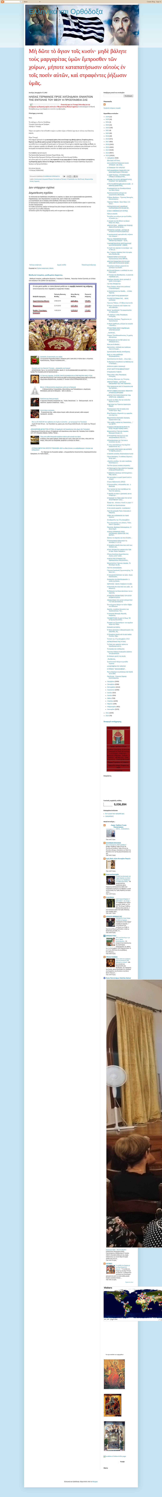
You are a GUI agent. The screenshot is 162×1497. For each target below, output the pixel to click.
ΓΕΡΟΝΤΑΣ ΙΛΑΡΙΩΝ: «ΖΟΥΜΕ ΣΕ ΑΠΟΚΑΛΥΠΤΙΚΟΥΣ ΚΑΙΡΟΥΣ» (118, 231)
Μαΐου (109, 698)
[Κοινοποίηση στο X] (72, 176)
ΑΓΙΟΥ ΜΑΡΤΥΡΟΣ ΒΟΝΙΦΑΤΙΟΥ (117, 296)
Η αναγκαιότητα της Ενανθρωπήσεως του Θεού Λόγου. (119, 189)
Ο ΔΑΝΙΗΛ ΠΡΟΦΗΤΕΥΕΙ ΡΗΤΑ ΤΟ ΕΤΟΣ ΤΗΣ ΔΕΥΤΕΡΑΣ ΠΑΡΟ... (118, 427)
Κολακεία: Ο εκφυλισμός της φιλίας (51, 357)
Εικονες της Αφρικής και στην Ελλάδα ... (119, 538)
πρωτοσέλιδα (110, 1354)
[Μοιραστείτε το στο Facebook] (74, 176)
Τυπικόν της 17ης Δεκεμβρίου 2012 (118, 639)
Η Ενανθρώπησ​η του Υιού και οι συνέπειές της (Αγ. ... (117, 441)
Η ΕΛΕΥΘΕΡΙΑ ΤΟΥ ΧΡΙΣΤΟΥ (116, 666)
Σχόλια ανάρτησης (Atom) (45, 268)
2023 (107, 125)
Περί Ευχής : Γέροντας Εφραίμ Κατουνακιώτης (116, 677)
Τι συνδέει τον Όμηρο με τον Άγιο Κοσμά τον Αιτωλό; (123, 1267)
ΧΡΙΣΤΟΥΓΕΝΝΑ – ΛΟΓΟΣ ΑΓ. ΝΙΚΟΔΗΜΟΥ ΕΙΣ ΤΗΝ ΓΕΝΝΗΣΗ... (119, 382)
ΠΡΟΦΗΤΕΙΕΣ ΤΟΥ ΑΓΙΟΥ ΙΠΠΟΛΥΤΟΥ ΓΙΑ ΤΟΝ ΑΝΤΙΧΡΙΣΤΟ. (119, 601)
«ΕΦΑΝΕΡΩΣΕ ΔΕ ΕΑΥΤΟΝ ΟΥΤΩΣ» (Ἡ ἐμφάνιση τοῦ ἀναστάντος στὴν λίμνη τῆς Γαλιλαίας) (60, 429)
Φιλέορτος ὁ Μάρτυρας (114, 755)
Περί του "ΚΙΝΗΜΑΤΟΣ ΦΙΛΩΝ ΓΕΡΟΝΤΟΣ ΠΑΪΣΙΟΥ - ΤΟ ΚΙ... (117, 239)
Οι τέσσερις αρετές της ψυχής (116, 656)
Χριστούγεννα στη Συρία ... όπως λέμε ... (119, 359)
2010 (107, 716)
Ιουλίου (109, 693)
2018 (107, 139)
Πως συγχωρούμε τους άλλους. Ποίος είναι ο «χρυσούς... (119, 523)
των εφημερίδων (118, 1354)
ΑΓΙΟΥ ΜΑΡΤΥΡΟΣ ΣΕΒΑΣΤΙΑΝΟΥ (118, 369)
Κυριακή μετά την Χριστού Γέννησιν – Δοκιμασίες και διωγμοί (51, 368)
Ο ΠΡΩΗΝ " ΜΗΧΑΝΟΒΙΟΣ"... (116, 669)
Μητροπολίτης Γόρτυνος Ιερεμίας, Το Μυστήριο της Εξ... (119, 564)
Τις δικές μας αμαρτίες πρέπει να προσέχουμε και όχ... (117, 645)
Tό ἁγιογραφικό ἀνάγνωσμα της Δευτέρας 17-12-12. (117, 541)
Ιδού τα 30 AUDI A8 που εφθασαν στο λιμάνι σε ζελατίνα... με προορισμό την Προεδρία (59, 422)
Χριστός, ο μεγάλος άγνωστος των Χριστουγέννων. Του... (118, 610)
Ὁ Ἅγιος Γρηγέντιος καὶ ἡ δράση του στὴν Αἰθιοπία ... (118, 306)
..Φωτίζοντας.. (111, 659)
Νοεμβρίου (111, 681)
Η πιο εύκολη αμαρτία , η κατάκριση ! (118, 508)
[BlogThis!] (70, 176)
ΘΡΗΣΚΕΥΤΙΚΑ (111, 936)
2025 (107, 119)
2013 (107, 153)
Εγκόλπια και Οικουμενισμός (49, 399)
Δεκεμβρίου (111, 158)
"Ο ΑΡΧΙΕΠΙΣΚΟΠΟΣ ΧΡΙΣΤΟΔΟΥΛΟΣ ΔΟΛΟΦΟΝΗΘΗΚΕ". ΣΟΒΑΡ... (119, 244)
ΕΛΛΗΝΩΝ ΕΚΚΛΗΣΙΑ (113, 843)
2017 (107, 141)
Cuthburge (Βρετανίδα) (122, 759)
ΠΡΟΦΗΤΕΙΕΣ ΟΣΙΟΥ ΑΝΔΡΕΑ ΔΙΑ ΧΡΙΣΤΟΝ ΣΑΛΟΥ (118, 329)
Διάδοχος (125, 755)
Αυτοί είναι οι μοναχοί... (47, 410)
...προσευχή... (111, 333)
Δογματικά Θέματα (47, 179)
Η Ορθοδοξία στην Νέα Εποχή (75, 179)
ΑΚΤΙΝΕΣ (109, 1263)
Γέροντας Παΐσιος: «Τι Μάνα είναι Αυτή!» (120, 303)
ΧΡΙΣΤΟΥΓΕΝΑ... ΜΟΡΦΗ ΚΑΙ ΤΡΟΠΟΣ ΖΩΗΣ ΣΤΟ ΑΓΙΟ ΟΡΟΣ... (119, 226)
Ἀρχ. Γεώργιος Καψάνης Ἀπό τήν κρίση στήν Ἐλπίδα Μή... (119, 253)
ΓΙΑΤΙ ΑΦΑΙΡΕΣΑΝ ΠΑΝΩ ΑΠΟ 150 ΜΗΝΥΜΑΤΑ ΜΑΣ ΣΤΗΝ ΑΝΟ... (118, 171)
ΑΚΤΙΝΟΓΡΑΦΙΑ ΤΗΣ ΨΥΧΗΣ (116, 642)
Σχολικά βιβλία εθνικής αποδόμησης (118, 352)
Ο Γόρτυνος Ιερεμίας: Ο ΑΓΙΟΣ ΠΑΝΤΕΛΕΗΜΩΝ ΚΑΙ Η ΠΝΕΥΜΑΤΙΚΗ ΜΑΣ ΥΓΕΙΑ (66, 375)
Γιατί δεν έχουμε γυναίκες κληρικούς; (118, 465)
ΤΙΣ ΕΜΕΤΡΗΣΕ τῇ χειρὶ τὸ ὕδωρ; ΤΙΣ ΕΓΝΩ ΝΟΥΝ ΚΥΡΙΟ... (119, 619)
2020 (107, 133)
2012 (107, 155)
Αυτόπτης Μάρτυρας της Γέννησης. (118, 379)
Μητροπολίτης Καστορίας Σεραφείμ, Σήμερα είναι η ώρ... (118, 418)
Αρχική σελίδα (61, 265)
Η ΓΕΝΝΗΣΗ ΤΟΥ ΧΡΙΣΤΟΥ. (116, 168)
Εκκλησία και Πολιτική (59, 179)
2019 (107, 136)
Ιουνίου (109, 695)
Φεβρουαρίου (111, 706)
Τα (106, 1354)
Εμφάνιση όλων (129, 1282)
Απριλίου (110, 701)
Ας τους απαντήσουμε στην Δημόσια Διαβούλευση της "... (118, 445)
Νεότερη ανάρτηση (35, 265)
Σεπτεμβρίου (111, 687)
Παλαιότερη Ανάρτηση (89, 265)
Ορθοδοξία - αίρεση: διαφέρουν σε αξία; (119, 584)
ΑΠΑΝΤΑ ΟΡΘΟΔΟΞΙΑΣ (114, 916)
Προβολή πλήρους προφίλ (112, 108)
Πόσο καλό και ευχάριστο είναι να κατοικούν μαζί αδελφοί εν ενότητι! (123, 960)
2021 (107, 130)
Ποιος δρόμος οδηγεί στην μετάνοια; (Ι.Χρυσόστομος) (118, 287)
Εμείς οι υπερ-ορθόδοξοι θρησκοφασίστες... (115, 355)
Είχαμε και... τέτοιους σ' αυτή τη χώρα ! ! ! (120, 502)
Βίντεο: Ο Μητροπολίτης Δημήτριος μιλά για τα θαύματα (58, 387)
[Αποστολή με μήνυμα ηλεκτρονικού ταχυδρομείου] (68, 176)
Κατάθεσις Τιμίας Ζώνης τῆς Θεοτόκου (118, 749)
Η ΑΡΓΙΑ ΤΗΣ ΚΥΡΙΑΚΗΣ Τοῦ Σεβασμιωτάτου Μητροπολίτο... (118, 559)
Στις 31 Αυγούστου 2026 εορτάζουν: (116, 844)
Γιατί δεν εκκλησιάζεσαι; (114, 568)
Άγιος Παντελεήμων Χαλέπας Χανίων (118, 978)
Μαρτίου (110, 704)
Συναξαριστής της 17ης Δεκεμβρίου (118, 520)
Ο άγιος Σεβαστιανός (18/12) (116, 482)
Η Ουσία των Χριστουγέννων (116, 505)
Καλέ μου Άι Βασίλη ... (114, 344)
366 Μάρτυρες (119, 757)
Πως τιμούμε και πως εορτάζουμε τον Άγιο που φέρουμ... (119, 490)
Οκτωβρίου (111, 684)
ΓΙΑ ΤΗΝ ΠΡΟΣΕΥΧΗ (114, 284)
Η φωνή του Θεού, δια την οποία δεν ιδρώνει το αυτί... (118, 400)
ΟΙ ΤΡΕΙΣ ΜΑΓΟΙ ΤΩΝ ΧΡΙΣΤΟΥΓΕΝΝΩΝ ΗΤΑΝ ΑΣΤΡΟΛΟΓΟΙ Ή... (120, 469)
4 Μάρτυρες (122, 753)
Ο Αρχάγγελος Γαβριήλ (114, 372)
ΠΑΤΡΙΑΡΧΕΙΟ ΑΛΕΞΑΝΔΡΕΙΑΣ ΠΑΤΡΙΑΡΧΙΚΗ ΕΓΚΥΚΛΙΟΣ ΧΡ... (118, 207)
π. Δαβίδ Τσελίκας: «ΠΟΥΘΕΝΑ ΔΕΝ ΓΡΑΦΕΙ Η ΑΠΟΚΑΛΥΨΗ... (118, 175)
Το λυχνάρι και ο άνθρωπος (116, 649)
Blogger (95, 1481)
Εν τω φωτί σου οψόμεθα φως (114, 814)
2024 (107, 122)
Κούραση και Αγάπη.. (113, 627)
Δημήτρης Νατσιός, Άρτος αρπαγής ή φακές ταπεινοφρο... (119, 280)
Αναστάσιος (110, 897)
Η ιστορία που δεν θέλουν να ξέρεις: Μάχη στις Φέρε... (118, 221)
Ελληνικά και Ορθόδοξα (66, 11)
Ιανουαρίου (111, 709)
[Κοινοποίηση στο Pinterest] (77, 176)
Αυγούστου (111, 690)
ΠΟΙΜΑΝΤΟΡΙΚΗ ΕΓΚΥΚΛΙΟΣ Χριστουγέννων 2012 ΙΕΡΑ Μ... (117, 257)
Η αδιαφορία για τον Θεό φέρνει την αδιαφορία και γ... (118, 340)
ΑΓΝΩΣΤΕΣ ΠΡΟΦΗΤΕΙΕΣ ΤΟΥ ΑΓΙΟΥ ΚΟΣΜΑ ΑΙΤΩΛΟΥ (119, 596)
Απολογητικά (38, 179)
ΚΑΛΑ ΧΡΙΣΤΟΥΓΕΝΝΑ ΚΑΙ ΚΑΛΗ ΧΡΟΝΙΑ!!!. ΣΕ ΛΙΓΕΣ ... (118, 164)
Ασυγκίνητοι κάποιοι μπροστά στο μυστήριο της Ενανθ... (118, 266)
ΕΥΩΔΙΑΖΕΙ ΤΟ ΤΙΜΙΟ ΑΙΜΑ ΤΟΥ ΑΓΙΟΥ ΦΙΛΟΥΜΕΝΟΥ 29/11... (119, 499)
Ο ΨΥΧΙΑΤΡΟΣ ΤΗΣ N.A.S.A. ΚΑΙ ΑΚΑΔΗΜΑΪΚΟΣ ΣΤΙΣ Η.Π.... (117, 436)
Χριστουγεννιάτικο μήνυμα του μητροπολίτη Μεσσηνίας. (117, 193)
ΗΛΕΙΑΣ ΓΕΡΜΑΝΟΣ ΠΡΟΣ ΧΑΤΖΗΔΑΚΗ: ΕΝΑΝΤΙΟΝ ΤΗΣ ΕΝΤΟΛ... (117, 533)
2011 (107, 713)
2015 (107, 147)
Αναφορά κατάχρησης (112, 721)
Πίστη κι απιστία (112, 214)
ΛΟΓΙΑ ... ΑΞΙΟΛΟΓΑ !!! (122, 829)
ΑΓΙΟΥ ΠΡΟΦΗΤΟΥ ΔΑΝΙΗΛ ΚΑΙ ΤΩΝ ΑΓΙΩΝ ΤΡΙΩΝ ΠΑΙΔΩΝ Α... (119, 550)
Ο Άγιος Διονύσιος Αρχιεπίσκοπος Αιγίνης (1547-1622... (117, 555)
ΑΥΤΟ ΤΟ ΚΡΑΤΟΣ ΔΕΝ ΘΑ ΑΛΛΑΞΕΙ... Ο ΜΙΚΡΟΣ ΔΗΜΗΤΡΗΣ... (120, 185)
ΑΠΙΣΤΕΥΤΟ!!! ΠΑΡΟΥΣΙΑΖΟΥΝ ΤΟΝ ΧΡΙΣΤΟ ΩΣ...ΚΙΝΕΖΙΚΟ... (119, 396)
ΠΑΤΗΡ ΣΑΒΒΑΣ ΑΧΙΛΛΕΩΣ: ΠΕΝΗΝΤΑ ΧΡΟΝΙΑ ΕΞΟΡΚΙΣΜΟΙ (119, 391)
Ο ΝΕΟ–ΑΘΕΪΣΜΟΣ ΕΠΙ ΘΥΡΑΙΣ (117, 211)
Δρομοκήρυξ (109, 816)
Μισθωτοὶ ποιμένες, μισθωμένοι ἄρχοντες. (46, 275)
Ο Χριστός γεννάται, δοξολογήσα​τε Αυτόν (120, 454)
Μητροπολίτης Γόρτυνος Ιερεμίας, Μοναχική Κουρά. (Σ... (118, 432)
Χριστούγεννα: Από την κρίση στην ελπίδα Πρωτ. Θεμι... (118, 409)
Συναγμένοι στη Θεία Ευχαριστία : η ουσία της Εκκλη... (118, 580)
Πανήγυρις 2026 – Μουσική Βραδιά (116, 1249)
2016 (107, 144)
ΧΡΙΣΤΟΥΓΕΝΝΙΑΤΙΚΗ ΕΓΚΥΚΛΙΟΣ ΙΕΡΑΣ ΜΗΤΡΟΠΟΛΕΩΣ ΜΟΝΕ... (118, 262)
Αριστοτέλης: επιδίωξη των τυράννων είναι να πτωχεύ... (119, 348)
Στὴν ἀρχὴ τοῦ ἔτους (113, 160)
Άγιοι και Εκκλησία (112, 874)
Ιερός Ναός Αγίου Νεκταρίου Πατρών (118, 858)
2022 (107, 128)
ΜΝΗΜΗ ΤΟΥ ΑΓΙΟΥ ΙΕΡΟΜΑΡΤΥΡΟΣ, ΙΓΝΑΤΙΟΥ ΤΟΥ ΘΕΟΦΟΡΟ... (119, 180)
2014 (107, 150)
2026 (107, 117)
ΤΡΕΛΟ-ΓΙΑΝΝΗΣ (112, 957)
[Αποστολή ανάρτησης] (63, 176)
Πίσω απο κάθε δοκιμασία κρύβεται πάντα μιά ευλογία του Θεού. (60, 436)
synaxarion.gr (118, 770)
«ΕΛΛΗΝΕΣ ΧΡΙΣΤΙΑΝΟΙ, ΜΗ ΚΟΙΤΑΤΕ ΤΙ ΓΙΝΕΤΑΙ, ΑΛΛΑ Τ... (119, 450)
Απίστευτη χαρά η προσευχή (116, 366)
